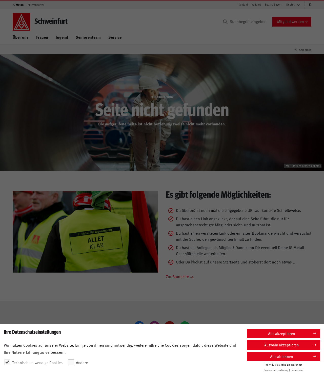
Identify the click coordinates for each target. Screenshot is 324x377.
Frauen (42, 37)
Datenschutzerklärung (276, 370)
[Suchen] (225, 22)
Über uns (21, 37)
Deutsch (291, 4)
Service (115, 37)
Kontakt (243, 4)
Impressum (297, 370)
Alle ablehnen (281, 356)
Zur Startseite (177, 276)
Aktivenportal (36, 5)
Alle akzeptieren (281, 333)
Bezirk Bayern (273, 4)
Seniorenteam (88, 37)
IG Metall (18, 5)
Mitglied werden (290, 21)
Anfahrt (256, 4)
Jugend (62, 37)
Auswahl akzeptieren (281, 344)
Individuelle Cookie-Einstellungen (283, 364)
